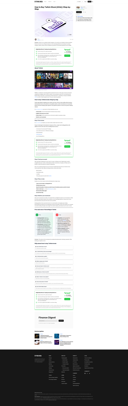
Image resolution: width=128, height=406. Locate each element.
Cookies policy (87, 363)
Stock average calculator (53, 377)
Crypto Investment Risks (88, 367)
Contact (74, 377)
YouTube (64, 220)
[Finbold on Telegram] (89, 373)
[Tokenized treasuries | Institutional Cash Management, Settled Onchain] (37, 336)
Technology (51, 365)
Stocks (50, 359)
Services (63, 355)
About (74, 375)
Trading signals (64, 357)
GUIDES (41, 340)
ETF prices (75, 361)
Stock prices (75, 357)
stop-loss (52, 188)
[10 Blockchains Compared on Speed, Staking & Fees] (56, 336)
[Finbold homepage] (40, 355)
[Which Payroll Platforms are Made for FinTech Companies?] (37, 342)
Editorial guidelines (76, 383)
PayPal (50, 175)
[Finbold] (39, 1)
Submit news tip (76, 385)
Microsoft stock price (77, 367)
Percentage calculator (53, 379)
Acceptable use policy (88, 361)
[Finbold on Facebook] (85, 373)
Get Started (67, 55)
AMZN (36, 97)
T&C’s (49, 323)
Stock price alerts (65, 367)
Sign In (85, 1)
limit (49, 188)
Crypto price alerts (65, 370)
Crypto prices (75, 359)
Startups (50, 367)
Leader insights (64, 383)
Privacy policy (86, 359)
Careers (74, 379)
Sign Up (89, 1)
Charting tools (39, 134)
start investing (38, 122)
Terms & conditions (88, 357)
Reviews (63, 379)
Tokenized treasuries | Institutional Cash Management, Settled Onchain (46, 336)
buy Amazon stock (39, 109)
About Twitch (80, 16)
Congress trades (65, 363)
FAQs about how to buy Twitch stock (84, 20)
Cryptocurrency (51, 361)
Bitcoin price (75, 363)
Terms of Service (39, 361)
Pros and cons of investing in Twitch (84, 19)
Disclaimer (86, 365)
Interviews (63, 381)
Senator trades (64, 361)
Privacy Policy (53, 323)
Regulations (51, 372)
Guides (62, 377)
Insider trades (64, 359)
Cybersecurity (51, 370)
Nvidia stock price (76, 370)
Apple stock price (76, 365)
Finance (50, 357)
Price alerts (63, 365)
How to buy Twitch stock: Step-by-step (85, 17)
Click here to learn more (47, 397)
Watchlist (63, 372)
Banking (50, 363)
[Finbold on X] (87, 373)
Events (74, 381)
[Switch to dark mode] (92, 1)
